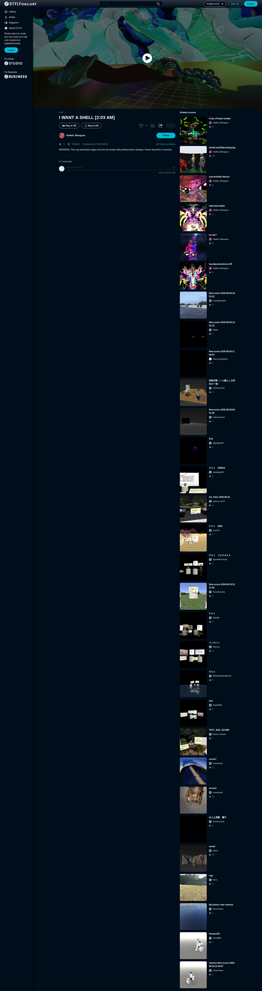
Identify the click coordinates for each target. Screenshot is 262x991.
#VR (61, 112)
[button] (141, 125)
